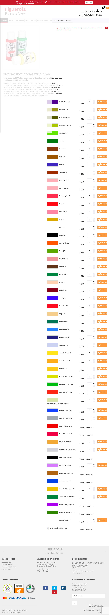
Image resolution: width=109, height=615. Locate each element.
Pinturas (68, 28)
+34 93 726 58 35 (93, 11)
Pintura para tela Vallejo (89, 28)
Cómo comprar (76, 573)
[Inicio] (57, 28)
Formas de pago (6, 562)
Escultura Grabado (57, 20)
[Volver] (106, 28)
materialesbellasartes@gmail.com (82, 571)
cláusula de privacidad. (98, 606)
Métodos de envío (7, 564)
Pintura (62, 28)
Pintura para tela (76, 28)
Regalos (69, 20)
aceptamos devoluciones (45, 565)
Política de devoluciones (9, 567)
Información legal (89, 610)
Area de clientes (6, 569)
